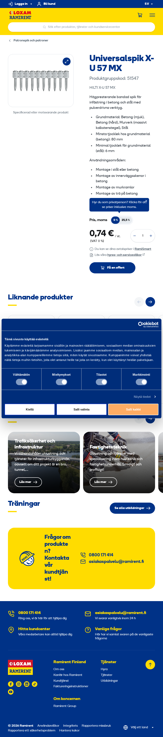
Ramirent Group (64, 706)
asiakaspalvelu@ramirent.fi (116, 562)
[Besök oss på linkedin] (26, 684)
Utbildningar (109, 680)
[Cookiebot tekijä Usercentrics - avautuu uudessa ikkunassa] (141, 325)
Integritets (71, 725)
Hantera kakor (69, 730)
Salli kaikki (133, 409)
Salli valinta (81, 409)
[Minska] (134, 235)
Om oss (58, 669)
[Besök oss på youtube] (11, 692)
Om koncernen (66, 699)
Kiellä (30, 409)
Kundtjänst (61, 680)
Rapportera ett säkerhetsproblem (31, 730)
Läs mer (44, 462)
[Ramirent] (20, 15)
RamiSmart (143, 249)
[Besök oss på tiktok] (34, 684)
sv (147, 4)
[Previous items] (139, 302)
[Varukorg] (140, 15)
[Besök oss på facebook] (11, 684)
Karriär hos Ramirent (67, 675)
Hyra (104, 669)
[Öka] (150, 235)
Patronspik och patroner (31, 40)
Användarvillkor (48, 725)
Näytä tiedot (142, 396)
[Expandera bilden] (67, 61)
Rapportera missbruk (96, 725)
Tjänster (108, 662)
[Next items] (150, 302)
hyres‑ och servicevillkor (124, 255)
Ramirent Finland (69, 662)
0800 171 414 (101, 555)
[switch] (61, 382)
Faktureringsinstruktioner (70, 686)
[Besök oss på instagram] (18, 684)
